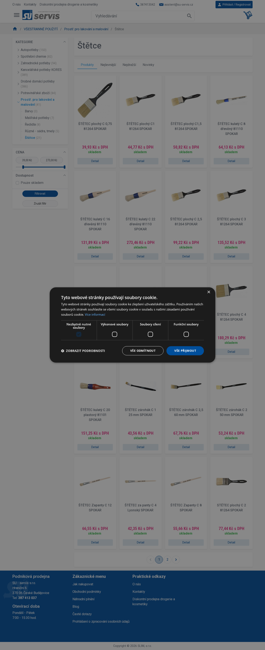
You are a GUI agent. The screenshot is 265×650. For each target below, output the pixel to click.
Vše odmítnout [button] (142, 351)
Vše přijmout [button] (185, 351)
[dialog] (132, 325)
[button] (83, 350)
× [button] (208, 292)
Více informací (95, 314)
